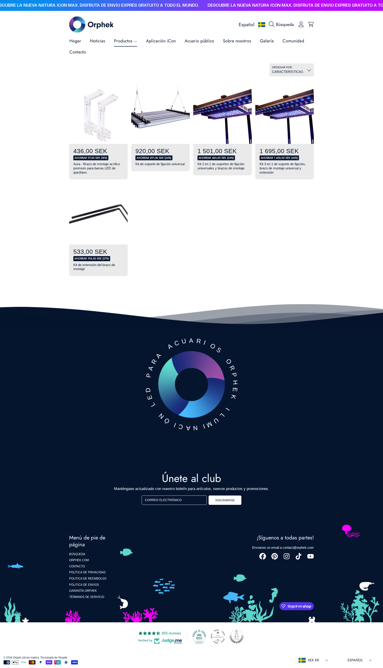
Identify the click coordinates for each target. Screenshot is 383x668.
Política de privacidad (87, 572)
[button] (282, 24)
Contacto (77, 566)
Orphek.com (79, 560)
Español (246, 24)
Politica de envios (84, 584)
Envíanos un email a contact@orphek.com (283, 547)
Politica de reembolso (87, 578)
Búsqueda (77, 554)
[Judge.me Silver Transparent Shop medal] (218, 636)
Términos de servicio (86, 597)
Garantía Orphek (83, 590)
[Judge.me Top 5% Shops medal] (236, 636)
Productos (124, 41)
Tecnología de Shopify (53, 657)
